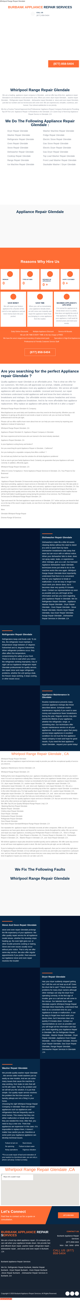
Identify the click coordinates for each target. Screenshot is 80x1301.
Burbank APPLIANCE (40, 7)
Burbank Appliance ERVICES (24, 1233)
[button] (26, 1258)
